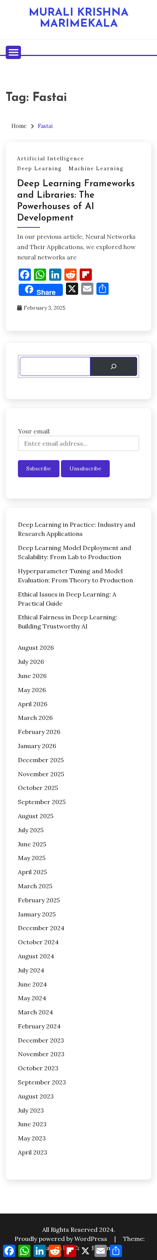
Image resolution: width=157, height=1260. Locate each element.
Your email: (34, 431)
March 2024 (35, 1012)
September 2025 (42, 802)
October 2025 (38, 787)
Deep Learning (39, 168)
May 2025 (31, 858)
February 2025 (39, 900)
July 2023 (31, 1110)
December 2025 (41, 760)
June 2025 (32, 844)
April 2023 (32, 1152)
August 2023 (36, 1096)
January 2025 (37, 914)
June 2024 (32, 984)
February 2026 (39, 732)
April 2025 (32, 872)
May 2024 (32, 998)
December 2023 (41, 1040)
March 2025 (35, 886)
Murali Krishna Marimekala (78, 18)
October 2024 (38, 942)
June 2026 (32, 676)
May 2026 (32, 690)
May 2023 (32, 1138)
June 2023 (32, 1124)
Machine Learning (96, 168)
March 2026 (35, 717)
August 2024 (36, 956)
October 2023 (38, 1068)
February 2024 (39, 1026)
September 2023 (42, 1082)
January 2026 (37, 746)
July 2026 (31, 661)
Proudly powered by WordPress (61, 1238)
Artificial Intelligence (50, 158)
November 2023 (41, 1054)
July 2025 (30, 830)
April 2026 (32, 704)
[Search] (113, 366)
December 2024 (41, 928)
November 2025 (41, 774)
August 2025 (35, 816)
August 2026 (36, 647)
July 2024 (31, 970)
